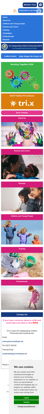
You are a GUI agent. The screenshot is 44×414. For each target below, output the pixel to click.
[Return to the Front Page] (22, 47)
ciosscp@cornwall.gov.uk (12, 341)
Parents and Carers (10, 27)
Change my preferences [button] (26, 406)
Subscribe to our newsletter (30, 10)
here (35, 322)
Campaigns (7, 33)
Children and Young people (14, 24)
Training (6, 30)
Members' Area (30, 5)
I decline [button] (26, 402)
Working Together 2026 (22, 64)
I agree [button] (26, 398)
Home (5, 17)
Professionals (8, 36)
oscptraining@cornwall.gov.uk (14, 354)
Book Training (22, 113)
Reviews (6, 40)
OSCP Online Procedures (22, 96)
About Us (6, 20)
